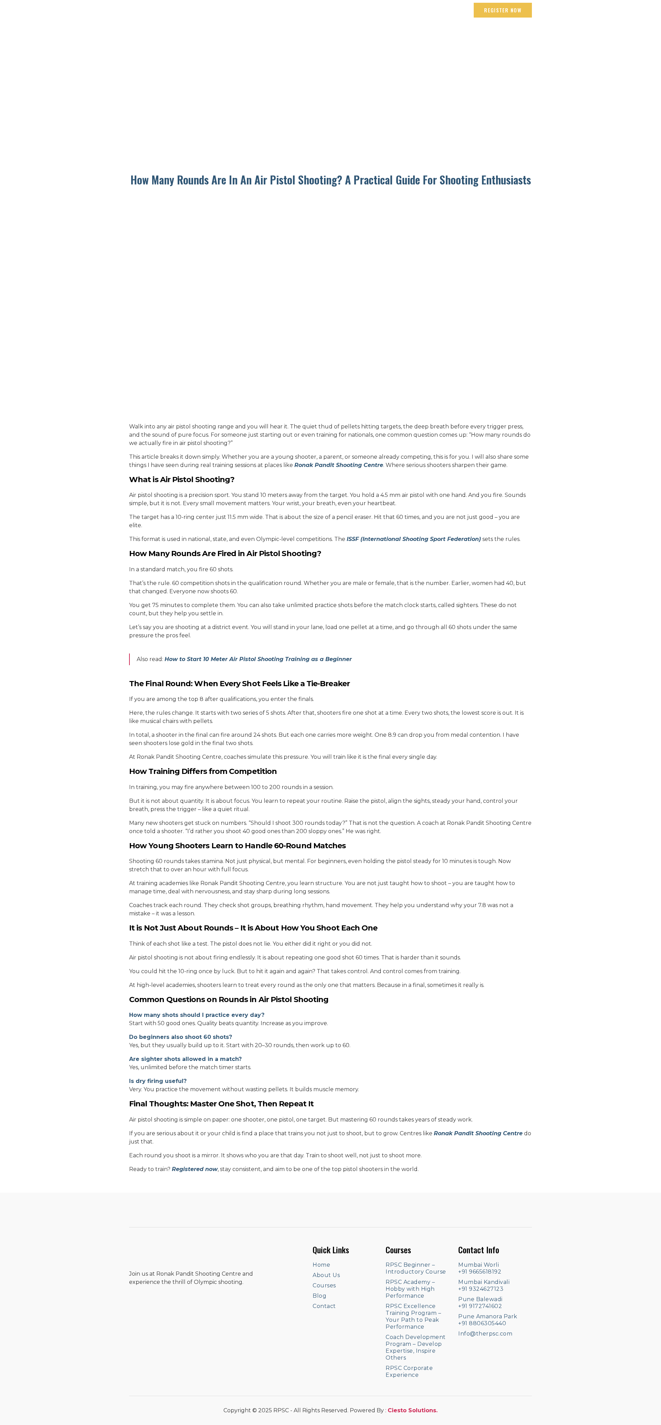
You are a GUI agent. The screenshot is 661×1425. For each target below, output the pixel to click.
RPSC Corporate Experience (409, 1371)
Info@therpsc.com (485, 1333)
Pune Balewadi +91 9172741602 (480, 1302)
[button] (503, 10)
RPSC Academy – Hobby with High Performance (410, 1289)
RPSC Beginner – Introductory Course (416, 1268)
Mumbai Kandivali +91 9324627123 (484, 1285)
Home (266, 35)
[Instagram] (147, 10)
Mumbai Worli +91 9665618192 (479, 1268)
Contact (520, 35)
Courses (335, 35)
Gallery (396, 35)
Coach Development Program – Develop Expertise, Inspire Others (416, 1347)
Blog (366, 35)
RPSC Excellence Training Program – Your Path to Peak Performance (413, 1316)
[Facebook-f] (133, 10)
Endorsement (478, 35)
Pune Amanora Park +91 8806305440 (487, 1320)
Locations (433, 35)
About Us (298, 35)
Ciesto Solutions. (413, 1410)
